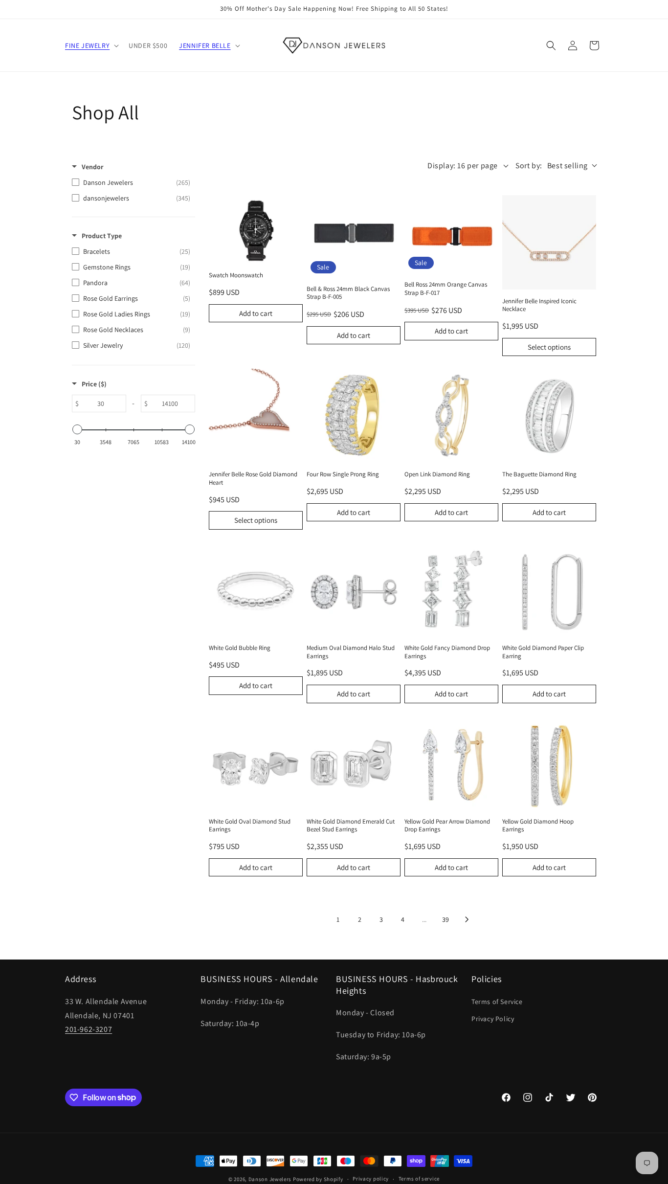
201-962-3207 (88, 1029)
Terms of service (419, 1178)
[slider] (77, 429)
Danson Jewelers (270, 1179)
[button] (91, 45)
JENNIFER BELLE (204, 45)
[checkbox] (131, 182)
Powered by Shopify (318, 1179)
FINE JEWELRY (87, 45)
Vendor (92, 166)
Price (94, 384)
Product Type (102, 235)
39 (445, 919)
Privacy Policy (492, 1018)
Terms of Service (497, 1001)
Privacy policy (371, 1178)
